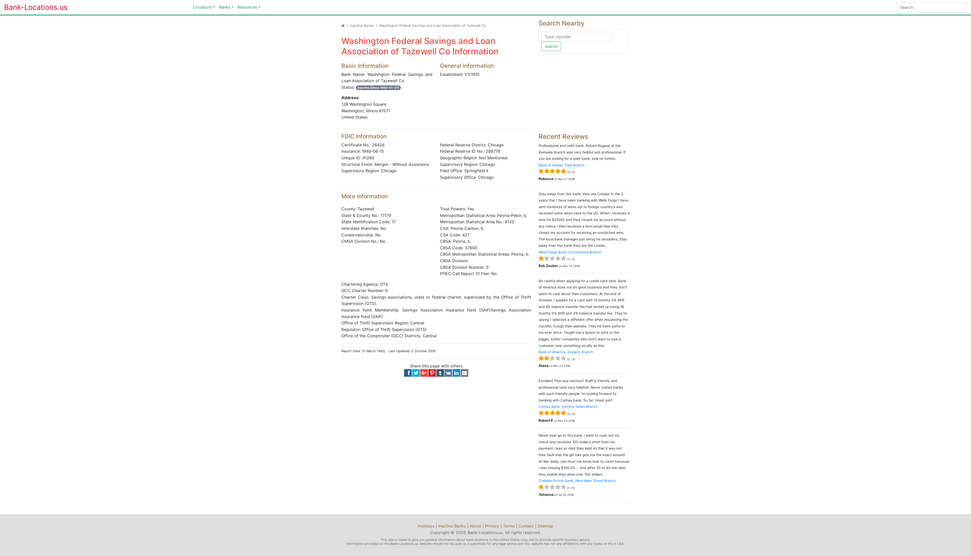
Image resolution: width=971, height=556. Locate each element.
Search (551, 46)
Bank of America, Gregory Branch (566, 352)
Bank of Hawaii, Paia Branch (562, 165)
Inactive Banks (362, 26)
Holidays (426, 525)
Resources (247, 7)
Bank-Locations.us (30, 7)
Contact (526, 525)
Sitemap (545, 525)
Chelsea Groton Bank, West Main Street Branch (577, 481)
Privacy (492, 525)
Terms (509, 525)
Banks (224, 7)
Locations (202, 7)
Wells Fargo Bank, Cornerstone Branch (570, 252)
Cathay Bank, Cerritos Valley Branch (568, 407)
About (475, 525)
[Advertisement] (584, 93)
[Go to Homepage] (343, 26)
